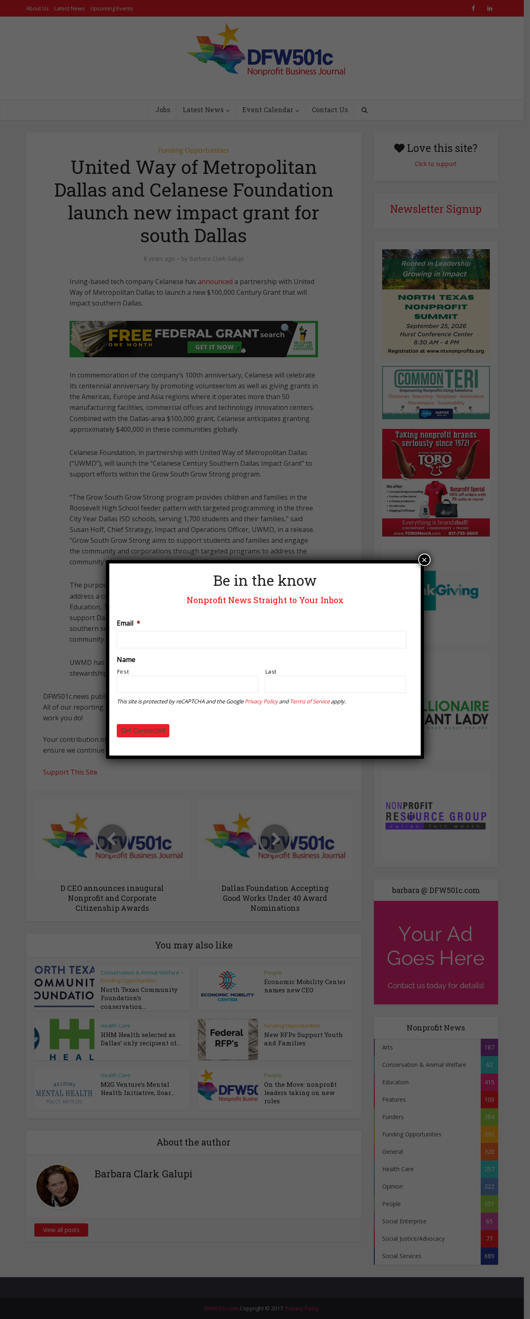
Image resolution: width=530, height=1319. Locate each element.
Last (271, 671)
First (123, 671)
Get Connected (143, 730)
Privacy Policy (261, 701)
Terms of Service (310, 701)
